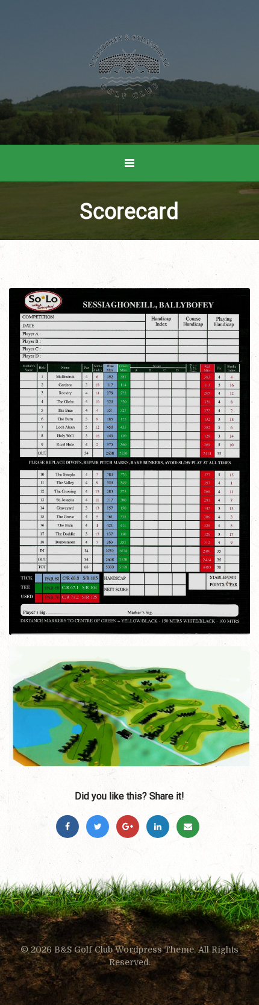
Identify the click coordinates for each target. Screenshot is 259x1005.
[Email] (187, 826)
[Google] (127, 826)
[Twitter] (97, 826)
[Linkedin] (157, 826)
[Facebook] (67, 826)
